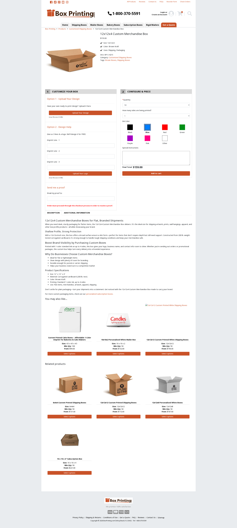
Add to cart (156, 173)
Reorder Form (172, 1)
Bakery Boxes (113, 25)
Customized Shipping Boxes (120, 57)
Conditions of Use (110, 517)
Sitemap (161, 517)
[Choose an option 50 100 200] (156, 105)
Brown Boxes (110, 60)
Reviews (142, 1)
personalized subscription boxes (99, 294)
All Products (131, 1)
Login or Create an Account (159, 13)
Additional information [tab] (77, 213)
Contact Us (152, 1)
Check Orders (185, 1)
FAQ (134, 517)
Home (65, 25)
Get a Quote (169, 25)
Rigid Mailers (152, 25)
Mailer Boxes (96, 25)
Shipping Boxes (79, 25)
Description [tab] (53, 213)
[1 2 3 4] (156, 116)
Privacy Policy (78, 517)
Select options (69, 353)
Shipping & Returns (93, 517)
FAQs (161, 1)
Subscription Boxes (133, 25)
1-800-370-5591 (126, 13)
